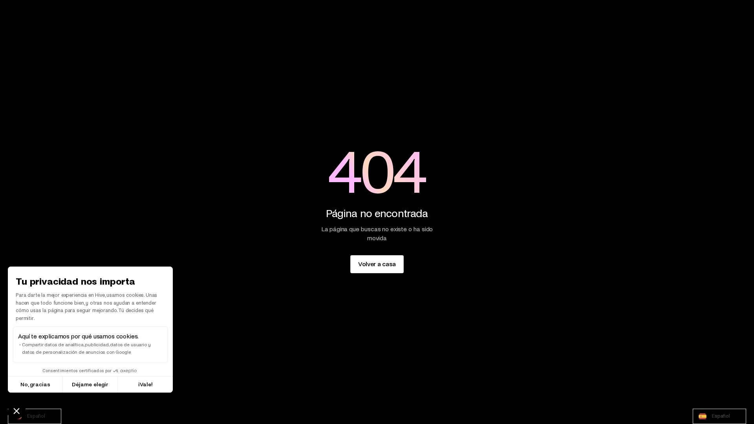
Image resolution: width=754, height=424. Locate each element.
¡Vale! (145, 384)
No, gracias (35, 384)
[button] (16, 410)
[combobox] (34, 416)
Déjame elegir (90, 384)
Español (36, 416)
